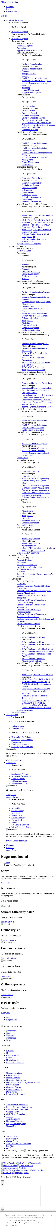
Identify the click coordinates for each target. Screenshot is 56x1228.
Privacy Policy (12, 1139)
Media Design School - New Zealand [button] (32, 204)
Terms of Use (11, 1136)
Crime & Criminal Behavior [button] (33, 118)
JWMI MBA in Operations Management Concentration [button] (33, 368)
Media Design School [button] (26, 527)
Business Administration (32, 64)
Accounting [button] (21, 48)
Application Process (19, 774)
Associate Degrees (24, 560)
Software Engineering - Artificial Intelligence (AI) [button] (35, 235)
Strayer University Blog (16, 1123)
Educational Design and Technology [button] (32, 372)
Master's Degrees (24, 251)
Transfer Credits (18, 778)
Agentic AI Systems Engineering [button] (35, 478)
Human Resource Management (34, 443)
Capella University (14, 1089)
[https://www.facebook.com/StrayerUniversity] (11, 1031)
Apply (8, 1017)
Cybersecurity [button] (27, 190)
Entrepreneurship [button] (29, 73)
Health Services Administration (34, 143)
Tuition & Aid (12, 715)
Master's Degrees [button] (18, 246)
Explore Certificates (25, 710)
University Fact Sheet (15, 1121)
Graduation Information (16, 1080)
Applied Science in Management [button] (30, 50)
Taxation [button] (25, 278)
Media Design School (31, 539)
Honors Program (13, 1078)
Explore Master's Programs (28, 553)
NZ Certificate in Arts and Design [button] (36, 681)
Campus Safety (12, 1112)
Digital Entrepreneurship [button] (32, 309)
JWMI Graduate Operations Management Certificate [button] (33, 659)
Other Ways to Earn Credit (22, 747)
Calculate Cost (17, 728)
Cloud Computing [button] (29, 187)
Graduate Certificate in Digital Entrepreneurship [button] (29, 610)
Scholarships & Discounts (22, 739)
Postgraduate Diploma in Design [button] (35, 700)
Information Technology (32, 178)
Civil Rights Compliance (16, 1114)
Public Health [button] (27, 164)
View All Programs (19, 712)
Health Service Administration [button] (34, 78)
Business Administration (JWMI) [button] (30, 332)
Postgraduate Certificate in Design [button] (36, 689)
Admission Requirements (21, 776)
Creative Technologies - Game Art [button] (36, 225)
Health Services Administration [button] (29, 132)
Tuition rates (6, 976)
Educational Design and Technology (37, 383)
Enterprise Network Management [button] (35, 490)
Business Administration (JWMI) (35, 343)
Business (10, 1051)
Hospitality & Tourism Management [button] (36, 80)
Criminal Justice (28, 106)
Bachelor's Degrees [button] (19, 41)
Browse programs (8, 940)
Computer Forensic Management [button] (35, 485)
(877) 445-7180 (12, 11)
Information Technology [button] (27, 167)
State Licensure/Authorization (18, 1143)
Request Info (11, 1019)
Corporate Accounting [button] (31, 271)
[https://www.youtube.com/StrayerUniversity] (10, 1040)
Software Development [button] (31, 202)
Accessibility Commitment (17, 1105)
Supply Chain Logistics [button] (31, 92)
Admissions (11, 763)
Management (27, 511)
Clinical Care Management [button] (33, 427)
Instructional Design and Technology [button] (37, 402)
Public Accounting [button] (29, 276)
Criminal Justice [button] (23, 95)
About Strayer (12, 797)
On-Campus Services (20, 825)
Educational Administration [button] (33, 397)
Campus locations (8, 958)
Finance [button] (25, 76)
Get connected (7, 994)
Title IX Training (13, 1119)
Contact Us (5, 883)
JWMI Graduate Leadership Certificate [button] (38, 649)
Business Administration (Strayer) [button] (30, 281)
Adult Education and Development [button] (36, 390)
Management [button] (27, 85)
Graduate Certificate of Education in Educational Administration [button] (31, 615)
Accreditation (17, 813)
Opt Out (9, 1148)
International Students (20, 783)
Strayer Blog (16, 815)
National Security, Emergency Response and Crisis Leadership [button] (38, 126)
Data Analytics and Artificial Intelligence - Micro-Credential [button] (34, 704)
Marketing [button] (26, 88)
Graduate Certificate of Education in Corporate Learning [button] (31, 601)
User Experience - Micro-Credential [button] (36, 707)
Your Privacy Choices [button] (15, 1150)
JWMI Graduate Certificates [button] (28, 626)
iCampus (10, 7)
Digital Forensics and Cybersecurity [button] (36, 122)
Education (10, 1058)
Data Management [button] (29, 195)
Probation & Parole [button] (30, 129)
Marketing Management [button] (32, 520)
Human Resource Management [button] (34, 83)
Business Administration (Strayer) (35, 292)
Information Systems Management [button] (36, 492)
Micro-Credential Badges (21, 827)
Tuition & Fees (17, 726)
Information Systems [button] (25, 460)
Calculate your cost (14, 760)
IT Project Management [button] (31, 197)
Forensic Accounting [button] (30, 274)
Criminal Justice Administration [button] (35, 120)
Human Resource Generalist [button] (33, 450)
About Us (15, 808)
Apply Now (11, 850)
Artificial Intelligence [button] (30, 115)
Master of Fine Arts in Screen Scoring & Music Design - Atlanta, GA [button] (38, 549)
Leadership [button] (26, 518)
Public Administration (15, 1062)
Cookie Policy (12, 1141)
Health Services (12, 1060)
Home (8, 863)
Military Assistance (19, 781)
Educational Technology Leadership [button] (37, 400)
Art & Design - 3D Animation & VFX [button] (37, 222)
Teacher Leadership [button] (30, 404)
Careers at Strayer (13, 1087)
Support (14, 822)
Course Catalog (17, 810)
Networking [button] (27, 199)
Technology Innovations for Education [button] (38, 407)
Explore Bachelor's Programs (29, 244)
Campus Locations (14, 1073)
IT (7, 1053)
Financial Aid (17, 742)
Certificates (21, 583)
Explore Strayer (7, 922)
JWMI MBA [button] (27, 351)
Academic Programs (14, 20)
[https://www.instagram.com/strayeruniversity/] (11, 1038)
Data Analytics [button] (28, 192)
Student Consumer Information (19, 1107)
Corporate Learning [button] (30, 393)
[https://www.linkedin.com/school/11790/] (10, 1035)
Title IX (9, 1116)
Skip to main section (9, 2)
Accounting (27, 264)
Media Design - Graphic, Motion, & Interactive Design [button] (36, 230)
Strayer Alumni (12, 1085)
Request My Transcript (15, 1094)
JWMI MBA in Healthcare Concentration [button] (33, 359)
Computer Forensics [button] (30, 113)
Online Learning (18, 818)
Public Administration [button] (31, 330)
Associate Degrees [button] (19, 555)
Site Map (10, 1146)
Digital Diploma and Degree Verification (23, 1082)
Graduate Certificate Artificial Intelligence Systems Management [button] (34, 591)
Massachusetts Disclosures (17, 1109)
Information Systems (30, 471)
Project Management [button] (30, 90)
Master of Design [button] (29, 546)
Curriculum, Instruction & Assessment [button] (37, 395)
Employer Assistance (20, 744)
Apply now (11, 794)
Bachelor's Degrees (25, 46)
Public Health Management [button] (33, 430)
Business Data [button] (28, 306)
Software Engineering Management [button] (36, 497)
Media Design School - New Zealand (37, 215)
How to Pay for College (21, 737)
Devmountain (11, 1092)
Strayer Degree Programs (16, 841)
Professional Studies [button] (30, 325)
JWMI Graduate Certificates (33, 637)
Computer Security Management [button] (35, 488)
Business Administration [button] (27, 53)
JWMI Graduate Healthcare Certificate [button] (38, 651)
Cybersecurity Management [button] (33, 318)
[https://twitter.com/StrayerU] (10, 1033)
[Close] (52, 1215)
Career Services (17, 820)
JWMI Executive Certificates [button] (28, 624)
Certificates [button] (16, 579)
